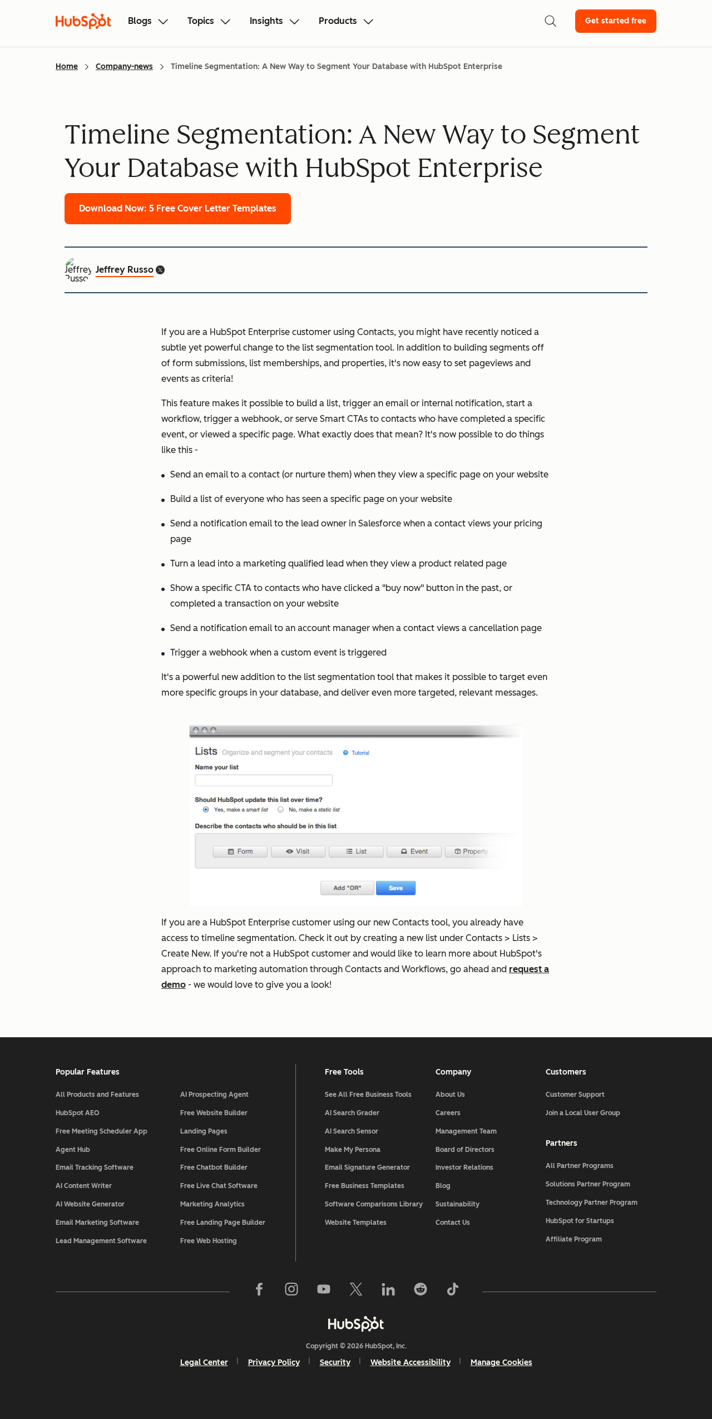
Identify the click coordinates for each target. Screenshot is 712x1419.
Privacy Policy (274, 1362)
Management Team (466, 1131)
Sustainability (457, 1204)
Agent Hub (73, 1150)
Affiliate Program (574, 1239)
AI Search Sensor (351, 1131)
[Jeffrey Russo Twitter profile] (160, 269)
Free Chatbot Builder (214, 1167)
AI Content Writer (84, 1186)
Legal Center (204, 1362)
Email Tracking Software (95, 1167)
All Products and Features (97, 1094)
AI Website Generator (90, 1204)
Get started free (615, 21)
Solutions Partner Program (588, 1184)
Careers (448, 1113)
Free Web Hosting (208, 1241)
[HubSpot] (356, 1324)
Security (335, 1362)
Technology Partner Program (591, 1202)
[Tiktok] (453, 1291)
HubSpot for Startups (580, 1221)
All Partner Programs (580, 1166)
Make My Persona (352, 1150)
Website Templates (356, 1222)
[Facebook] (259, 1291)
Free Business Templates (364, 1186)
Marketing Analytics (212, 1204)
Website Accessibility (410, 1362)
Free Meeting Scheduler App (101, 1131)
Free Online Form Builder (220, 1150)
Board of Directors (465, 1150)
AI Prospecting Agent (214, 1094)
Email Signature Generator (367, 1167)
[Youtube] (324, 1291)
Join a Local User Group (583, 1113)
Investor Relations (464, 1167)
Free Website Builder (214, 1113)
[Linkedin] (388, 1291)
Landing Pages (204, 1131)
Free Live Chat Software (219, 1186)
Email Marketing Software (97, 1222)
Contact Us (453, 1222)
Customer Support (575, 1094)
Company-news (124, 66)
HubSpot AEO (78, 1113)
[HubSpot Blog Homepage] (83, 21)
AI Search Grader (352, 1113)
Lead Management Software (101, 1241)
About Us (450, 1094)
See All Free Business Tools (368, 1094)
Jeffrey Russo (125, 269)
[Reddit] (420, 1291)
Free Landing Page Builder (222, 1222)
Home (67, 66)
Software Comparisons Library (374, 1204)
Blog (443, 1186)
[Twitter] (356, 1291)
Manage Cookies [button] (501, 1362)
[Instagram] (291, 1291)
